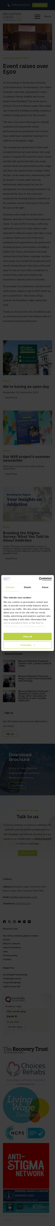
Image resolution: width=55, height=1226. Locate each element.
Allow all (27, 636)
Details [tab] (27, 587)
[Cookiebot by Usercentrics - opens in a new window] (39, 579)
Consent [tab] (10, 587)
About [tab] (45, 587)
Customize (25, 645)
